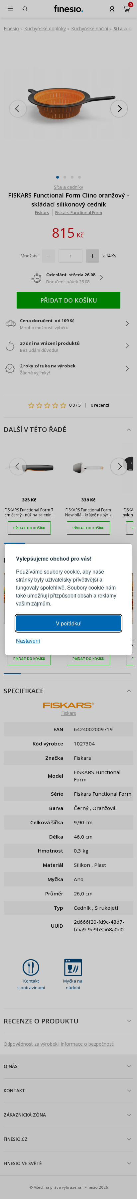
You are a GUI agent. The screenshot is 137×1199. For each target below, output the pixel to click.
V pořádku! (68, 623)
